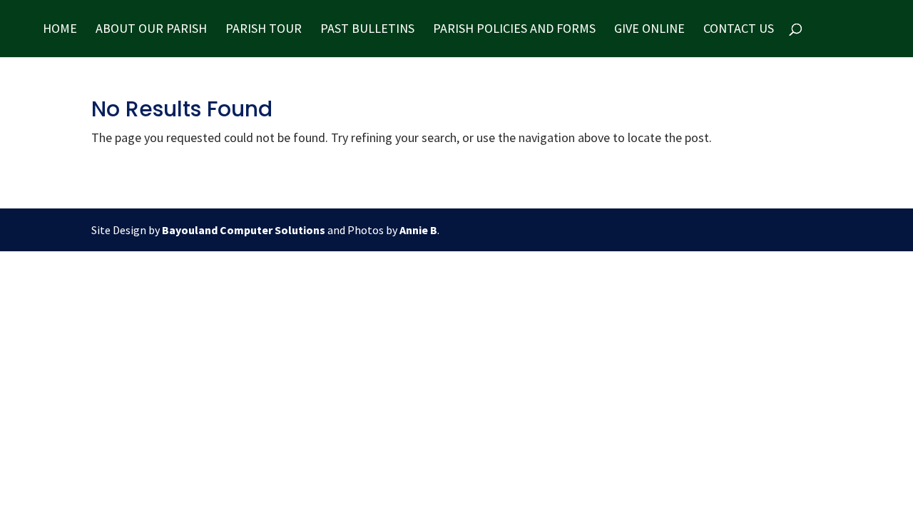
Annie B (418, 230)
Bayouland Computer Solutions (243, 230)
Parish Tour (263, 30)
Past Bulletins (367, 30)
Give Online (649, 30)
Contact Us (738, 30)
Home (60, 30)
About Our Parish (151, 30)
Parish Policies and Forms (514, 30)
